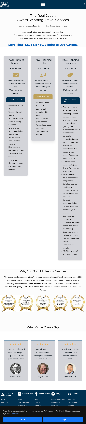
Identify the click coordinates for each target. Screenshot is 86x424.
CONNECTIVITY (56, 402)
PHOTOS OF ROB (7, 406)
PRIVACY (71, 405)
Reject (22, 420)
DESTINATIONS (23, 402)
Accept (63, 420)
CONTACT (4, 403)
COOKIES (71, 399)
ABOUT (3, 400)
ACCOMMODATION (58, 399)
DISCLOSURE (72, 402)
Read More (15, 414)
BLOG (20, 399)
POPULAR (38, 405)
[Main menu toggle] (43, 4)
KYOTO (37, 402)
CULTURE (54, 405)
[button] (85, 4)
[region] (43, 415)
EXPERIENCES (22, 405)
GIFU (36, 399)
